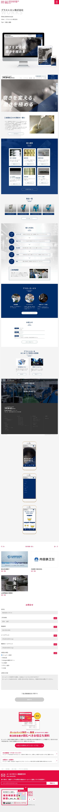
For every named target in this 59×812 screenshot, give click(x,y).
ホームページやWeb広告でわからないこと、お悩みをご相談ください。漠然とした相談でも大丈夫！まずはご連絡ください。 (28, 753)
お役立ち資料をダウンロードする (27, 745)
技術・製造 (8, 22)
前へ (55, 546)
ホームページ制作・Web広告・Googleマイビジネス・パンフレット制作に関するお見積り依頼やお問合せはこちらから (27, 760)
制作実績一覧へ (30, 546)
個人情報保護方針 (27, 693)
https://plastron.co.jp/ (7, 16)
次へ (4, 546)
